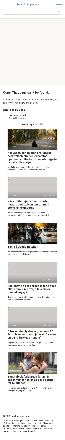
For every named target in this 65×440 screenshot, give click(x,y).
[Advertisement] (32, 52)
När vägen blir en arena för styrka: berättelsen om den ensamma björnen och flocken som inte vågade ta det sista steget (32, 157)
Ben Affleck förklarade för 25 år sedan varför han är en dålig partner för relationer (31, 380)
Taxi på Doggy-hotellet (22, 246)
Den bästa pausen (28, 4)
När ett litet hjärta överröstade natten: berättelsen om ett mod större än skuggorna (28, 204)
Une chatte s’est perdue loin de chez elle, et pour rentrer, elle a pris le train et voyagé (32, 289)
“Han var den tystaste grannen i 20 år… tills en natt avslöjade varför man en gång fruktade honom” (32, 334)
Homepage (20, 118)
